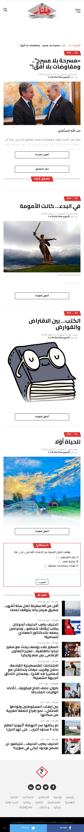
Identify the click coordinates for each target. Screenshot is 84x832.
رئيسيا (70, 797)
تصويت (42, 581)
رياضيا (27, 802)
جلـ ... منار (67, 46)
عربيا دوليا (12, 802)
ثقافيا (39, 802)
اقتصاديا (43, 797)
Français (25, 807)
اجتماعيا (28, 797)
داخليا (14, 797)
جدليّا (57, 807)
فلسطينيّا (54, 802)
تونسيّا (58, 797)
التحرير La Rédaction (59, 77)
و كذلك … (43, 807)
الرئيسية (76, 46)
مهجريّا (70, 802)
